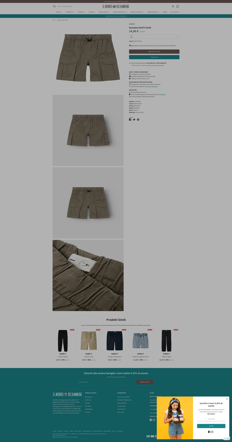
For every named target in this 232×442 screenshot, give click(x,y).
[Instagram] (212, 432)
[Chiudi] (227, 399)
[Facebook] (209, 432)
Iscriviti (211, 426)
